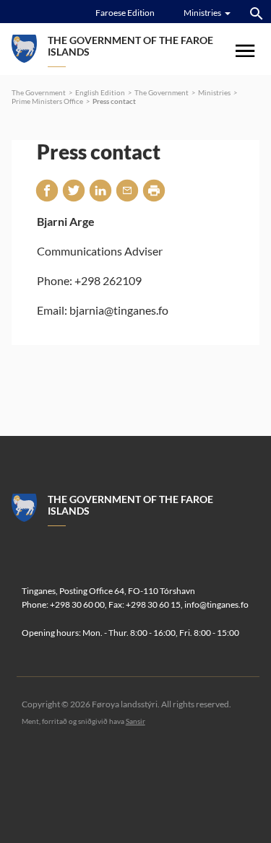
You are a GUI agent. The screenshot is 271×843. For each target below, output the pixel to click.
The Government (39, 92)
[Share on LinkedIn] (100, 190)
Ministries (214, 92)
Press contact (114, 101)
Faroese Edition (125, 12)
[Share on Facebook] (47, 190)
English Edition (100, 92)
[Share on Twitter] (74, 190)
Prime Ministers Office (47, 101)
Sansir (135, 721)
